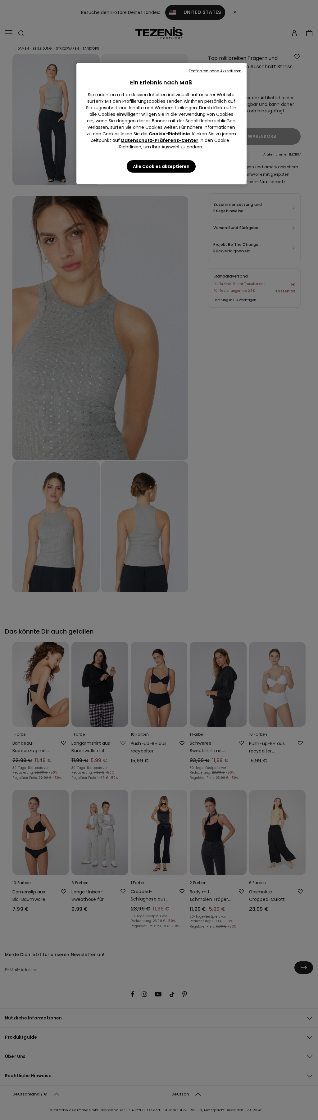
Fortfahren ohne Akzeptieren (215, 71)
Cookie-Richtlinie (169, 134)
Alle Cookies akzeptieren (161, 166)
